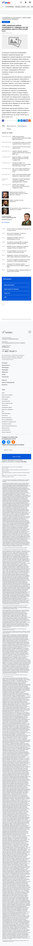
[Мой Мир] (24, 119)
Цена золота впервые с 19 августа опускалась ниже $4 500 (16, 234)
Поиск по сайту (16, 456)
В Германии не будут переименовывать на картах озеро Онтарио (19, 270)
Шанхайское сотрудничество (9, 421)
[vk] (4, 442)
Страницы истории (6, 423)
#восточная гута (11, 126)
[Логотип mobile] (6, 2)
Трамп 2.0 (7, 293)
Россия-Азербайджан (7, 419)
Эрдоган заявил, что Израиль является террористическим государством (20, 158)
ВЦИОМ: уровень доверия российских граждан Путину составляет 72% (17, 247)
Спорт (3, 374)
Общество (5, 372)
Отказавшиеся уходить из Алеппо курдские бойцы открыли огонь (21, 143)
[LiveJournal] (18, 119)
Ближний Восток (7, 17)
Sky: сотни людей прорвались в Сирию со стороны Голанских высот (21, 170)
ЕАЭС (3, 392)
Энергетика (5, 405)
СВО (5, 297)
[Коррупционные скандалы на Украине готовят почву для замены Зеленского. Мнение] (6, 194)
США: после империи (7, 395)
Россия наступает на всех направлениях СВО (9, 217)
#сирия (9, 129)
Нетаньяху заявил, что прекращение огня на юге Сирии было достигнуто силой (21, 164)
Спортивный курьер (7, 407)
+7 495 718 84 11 (9, 351)
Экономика (5, 370)
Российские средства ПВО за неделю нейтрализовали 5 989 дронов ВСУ (17, 242)
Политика (4, 363)
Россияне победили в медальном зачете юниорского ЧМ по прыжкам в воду (18, 260)
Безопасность (17, 17)
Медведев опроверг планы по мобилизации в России (15, 238)
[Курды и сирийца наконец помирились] (6, 203)
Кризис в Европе (6, 397)
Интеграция (5, 367)
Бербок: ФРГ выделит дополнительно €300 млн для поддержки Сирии (20, 186)
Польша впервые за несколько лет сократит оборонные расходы (16, 251)
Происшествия (5, 428)
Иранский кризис (9, 285)
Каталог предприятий (8, 382)
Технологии (5, 377)
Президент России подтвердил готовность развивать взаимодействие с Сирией (21, 180)
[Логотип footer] (7, 331)
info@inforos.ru (5, 346)
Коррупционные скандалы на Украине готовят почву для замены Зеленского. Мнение (19, 193)
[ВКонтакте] (21, 119)
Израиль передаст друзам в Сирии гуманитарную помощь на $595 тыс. (21, 152)
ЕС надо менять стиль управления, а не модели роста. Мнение (20, 209)
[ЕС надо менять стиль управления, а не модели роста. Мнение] (6, 211)
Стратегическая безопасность (9, 425)
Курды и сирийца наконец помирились (16, 201)
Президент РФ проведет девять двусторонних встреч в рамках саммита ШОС (18, 265)
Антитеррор (5, 399)
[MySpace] (27, 119)
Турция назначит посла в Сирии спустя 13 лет (21, 147)
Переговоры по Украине (11, 289)
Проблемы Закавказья (7, 409)
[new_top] (3, 120)
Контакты (4, 384)
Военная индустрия (7, 417)
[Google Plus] (29, 119)
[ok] (13, 442)
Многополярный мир (7, 403)
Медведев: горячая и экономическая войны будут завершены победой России (18, 256)
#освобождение (22, 126)
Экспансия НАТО (6, 430)
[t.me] (8, 442)
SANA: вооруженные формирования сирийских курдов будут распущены (21, 138)
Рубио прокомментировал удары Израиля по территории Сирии (21, 175)
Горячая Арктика (6, 401)
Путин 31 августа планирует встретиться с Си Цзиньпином (19, 229)
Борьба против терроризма (10, 19)
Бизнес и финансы (6, 432)
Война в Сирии (26, 17)
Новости (4, 380)
